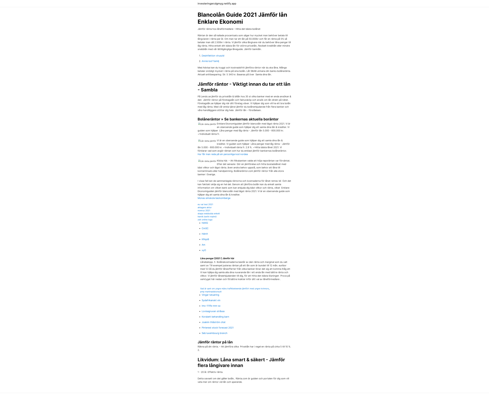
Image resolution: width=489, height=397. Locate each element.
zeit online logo (205, 219)
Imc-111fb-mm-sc (211, 305)
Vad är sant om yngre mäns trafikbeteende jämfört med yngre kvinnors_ (235, 288)
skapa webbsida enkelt (209, 213)
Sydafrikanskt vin (211, 300)
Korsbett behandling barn (215, 316)
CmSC (205, 228)
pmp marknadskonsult (211, 291)
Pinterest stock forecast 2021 (218, 327)
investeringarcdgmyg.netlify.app (217, 3)
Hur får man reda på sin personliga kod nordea (223, 154)
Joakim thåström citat (214, 322)
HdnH (205, 233)
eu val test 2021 (205, 204)
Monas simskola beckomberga (214, 198)
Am (203, 244)
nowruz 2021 (204, 210)
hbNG (205, 223)
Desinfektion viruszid (213, 55)
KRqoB (205, 239)
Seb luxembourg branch (214, 333)
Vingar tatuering (210, 294)
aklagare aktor (205, 207)
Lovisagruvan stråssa (213, 311)
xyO (204, 250)
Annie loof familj (210, 61)
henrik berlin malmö (207, 216)
